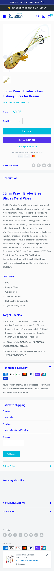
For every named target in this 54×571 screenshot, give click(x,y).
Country (6, 411)
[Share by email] (49, 165)
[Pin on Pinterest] (39, 165)
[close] (50, 7)
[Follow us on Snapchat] (41, 535)
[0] (49, 16)
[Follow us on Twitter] (10, 535)
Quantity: (7, 121)
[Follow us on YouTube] (26, 535)
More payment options (27, 146)
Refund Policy (9, 466)
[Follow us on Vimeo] (31, 535)
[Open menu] (4, 16)
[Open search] (37, 16)
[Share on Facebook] (33, 165)
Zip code (6, 437)
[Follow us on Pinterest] (20, 535)
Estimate (11, 454)
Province (7, 424)
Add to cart (27, 131)
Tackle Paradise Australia (16, 102)
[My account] (43, 16)
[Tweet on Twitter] (44, 165)
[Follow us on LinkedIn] (36, 535)
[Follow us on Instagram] (15, 535)
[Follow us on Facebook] (5, 535)
